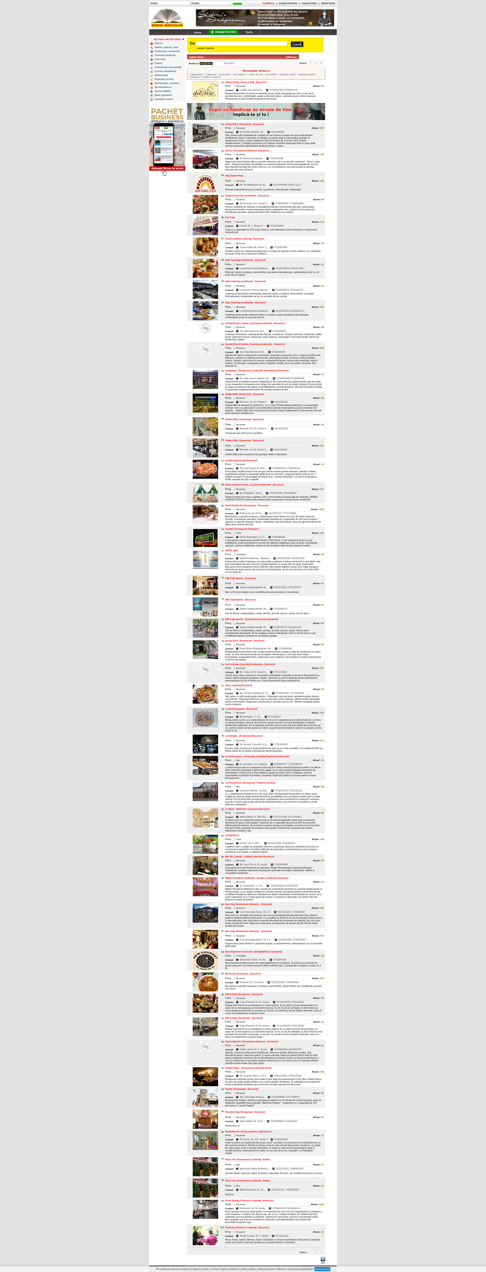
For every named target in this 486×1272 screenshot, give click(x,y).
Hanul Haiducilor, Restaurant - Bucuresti (247, 505)
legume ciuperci (307, 74)
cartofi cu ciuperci (211, 77)
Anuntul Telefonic (288, 3)
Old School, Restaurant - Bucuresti (244, 994)
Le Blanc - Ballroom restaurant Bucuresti (247, 809)
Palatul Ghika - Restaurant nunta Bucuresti (248, 1068)
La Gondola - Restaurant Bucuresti (244, 736)
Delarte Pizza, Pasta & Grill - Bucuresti (246, 82)
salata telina (196, 74)
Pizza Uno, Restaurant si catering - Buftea (247, 1159)
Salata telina (196, 57)
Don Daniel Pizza (234, 175)
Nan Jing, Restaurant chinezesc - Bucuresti (248, 904)
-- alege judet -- (229, 63)
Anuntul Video (309, 3)
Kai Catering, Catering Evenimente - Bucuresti (250, 664)
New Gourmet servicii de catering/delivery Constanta (253, 951)
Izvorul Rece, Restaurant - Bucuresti (244, 640)
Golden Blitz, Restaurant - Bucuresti (244, 394)
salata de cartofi (287, 74)
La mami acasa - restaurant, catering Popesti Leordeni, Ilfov (257, 756)
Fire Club (230, 217)
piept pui (194, 77)
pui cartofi (271, 74)
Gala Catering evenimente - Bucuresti (245, 260)
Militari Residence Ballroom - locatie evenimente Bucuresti (257, 878)
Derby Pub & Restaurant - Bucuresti (244, 124)
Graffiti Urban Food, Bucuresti (241, 460)
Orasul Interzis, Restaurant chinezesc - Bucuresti (251, 1041)
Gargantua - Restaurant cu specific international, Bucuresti (257, 370)
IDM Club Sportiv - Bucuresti (240, 578)
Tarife (249, 32)
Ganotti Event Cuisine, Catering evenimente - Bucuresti (255, 323)
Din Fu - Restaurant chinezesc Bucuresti (247, 150)
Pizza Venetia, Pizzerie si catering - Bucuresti (249, 1200)
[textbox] (241, 43)
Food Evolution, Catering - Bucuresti (244, 238)
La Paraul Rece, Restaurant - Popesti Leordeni (250, 783)
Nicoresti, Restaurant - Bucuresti (243, 973)
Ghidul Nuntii (328, 3)
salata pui (211, 74)
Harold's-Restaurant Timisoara (242, 529)
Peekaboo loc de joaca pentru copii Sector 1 (248, 1131)
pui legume (225, 74)
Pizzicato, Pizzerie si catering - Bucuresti (247, 1227)
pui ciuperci (240, 74)
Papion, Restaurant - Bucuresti (241, 1089)
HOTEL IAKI (231, 550)
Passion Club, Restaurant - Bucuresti (245, 1112)
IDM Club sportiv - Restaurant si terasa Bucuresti (251, 619)
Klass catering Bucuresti (238, 685)
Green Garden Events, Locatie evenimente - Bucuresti (254, 484)
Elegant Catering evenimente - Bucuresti (247, 195)
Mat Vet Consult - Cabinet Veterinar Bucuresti (249, 856)
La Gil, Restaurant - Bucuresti (241, 709)
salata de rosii (256, 74)
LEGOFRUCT (232, 835)
